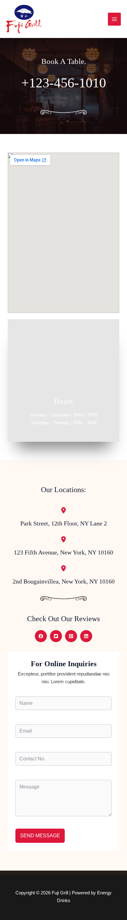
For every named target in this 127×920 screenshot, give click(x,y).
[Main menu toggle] (114, 19)
